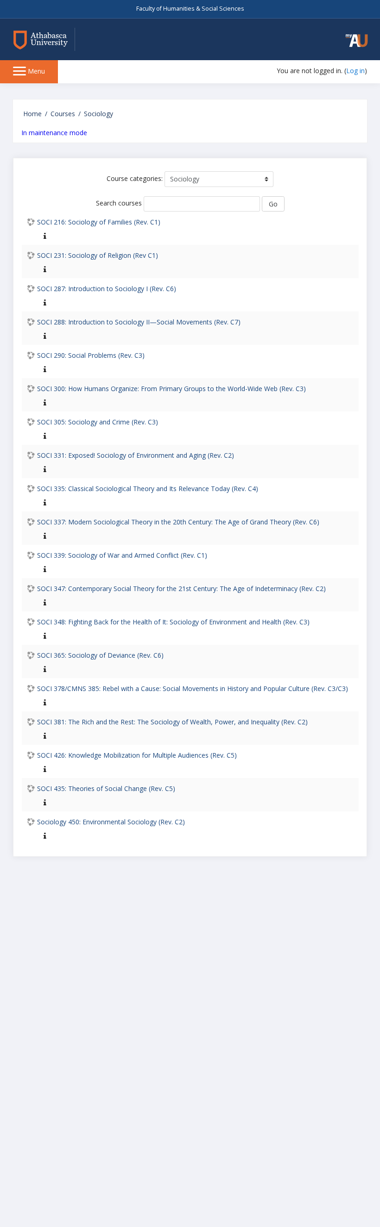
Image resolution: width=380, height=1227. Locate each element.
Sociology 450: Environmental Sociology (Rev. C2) (111, 821)
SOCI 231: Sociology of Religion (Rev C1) (97, 255)
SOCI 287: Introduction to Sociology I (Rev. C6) (106, 288)
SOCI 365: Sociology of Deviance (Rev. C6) (100, 655)
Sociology (98, 113)
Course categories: (135, 178)
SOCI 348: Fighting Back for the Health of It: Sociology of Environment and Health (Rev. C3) (173, 621)
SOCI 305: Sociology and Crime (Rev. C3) (97, 421)
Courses (63, 113)
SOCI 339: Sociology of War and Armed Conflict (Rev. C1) (122, 555)
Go (273, 203)
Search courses (119, 203)
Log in (355, 70)
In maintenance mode (54, 132)
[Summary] (43, 235)
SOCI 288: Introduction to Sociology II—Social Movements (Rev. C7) (139, 322)
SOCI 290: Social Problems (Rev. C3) (91, 355)
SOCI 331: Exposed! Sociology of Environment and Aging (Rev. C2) (135, 455)
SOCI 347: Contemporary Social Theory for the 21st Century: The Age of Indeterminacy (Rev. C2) (181, 588)
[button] (356, 40)
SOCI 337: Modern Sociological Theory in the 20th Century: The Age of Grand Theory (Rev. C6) (178, 521)
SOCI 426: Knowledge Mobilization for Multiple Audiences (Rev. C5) (137, 755)
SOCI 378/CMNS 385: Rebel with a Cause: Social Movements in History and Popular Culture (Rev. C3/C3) (192, 688)
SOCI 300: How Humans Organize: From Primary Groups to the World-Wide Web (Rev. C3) (171, 388)
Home (32, 113)
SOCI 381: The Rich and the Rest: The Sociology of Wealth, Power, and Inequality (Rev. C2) (172, 721)
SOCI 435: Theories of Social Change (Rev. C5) (106, 788)
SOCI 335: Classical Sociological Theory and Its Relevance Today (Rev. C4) (147, 488)
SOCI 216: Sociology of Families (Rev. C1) (98, 222)
